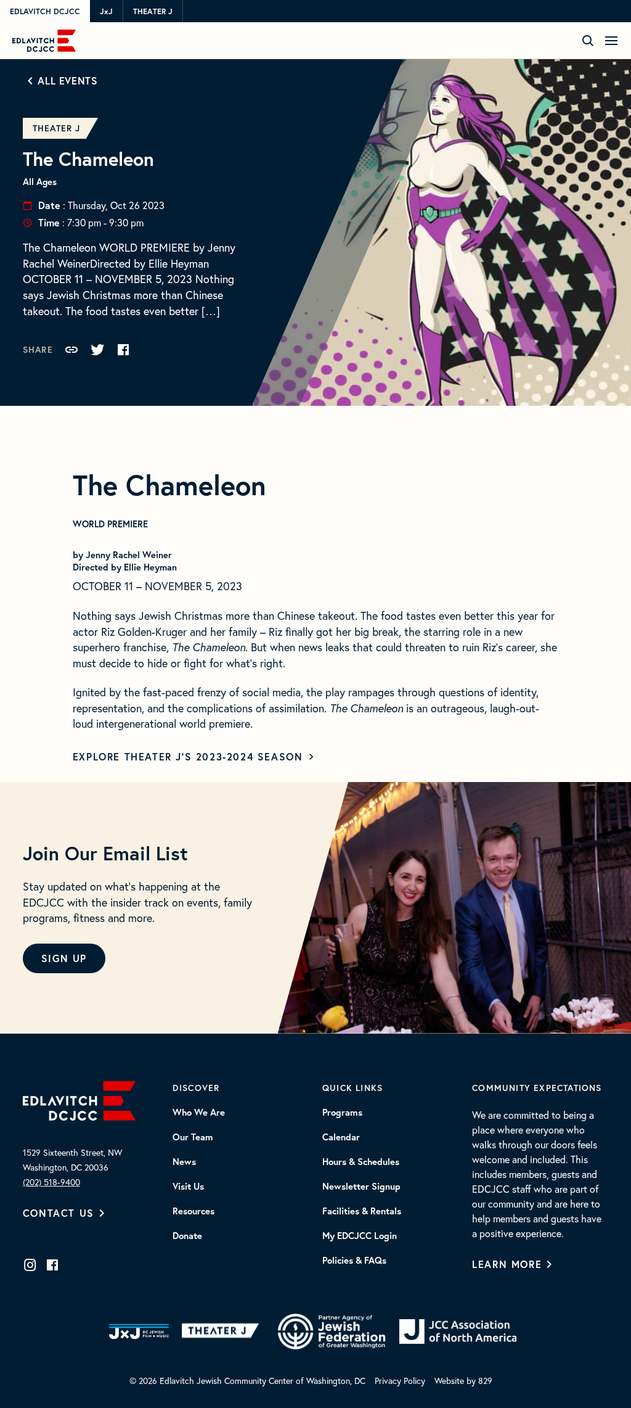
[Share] (71, 350)
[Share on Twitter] (97, 350)
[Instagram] (30, 1265)
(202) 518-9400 (51, 1182)
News (184, 1162)
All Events (67, 80)
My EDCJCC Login (359, 1236)
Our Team (193, 1137)
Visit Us (188, 1187)
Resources (193, 1211)
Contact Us (58, 1212)
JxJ (106, 11)
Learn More (507, 1264)
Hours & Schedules (360, 1162)
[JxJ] (139, 1331)
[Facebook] (52, 1265)
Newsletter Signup (361, 1187)
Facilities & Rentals (361, 1211)
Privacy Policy (400, 1380)
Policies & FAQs (354, 1261)
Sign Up (64, 958)
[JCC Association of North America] (457, 1331)
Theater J (153, 11)
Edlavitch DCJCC (45, 11)
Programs (342, 1113)
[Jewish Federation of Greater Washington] (331, 1331)
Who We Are (199, 1113)
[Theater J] (223, 1331)
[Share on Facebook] (123, 350)
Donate (187, 1236)
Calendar (341, 1137)
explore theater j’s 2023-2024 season (188, 756)
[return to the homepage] (79, 1099)
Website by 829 (463, 1380)
